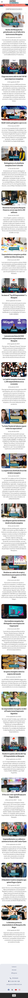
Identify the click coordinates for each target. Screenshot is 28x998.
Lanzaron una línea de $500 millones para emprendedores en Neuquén (14, 338)
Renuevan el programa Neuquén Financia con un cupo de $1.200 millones (14, 210)
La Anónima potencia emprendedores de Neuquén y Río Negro (14, 924)
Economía (14, 202)
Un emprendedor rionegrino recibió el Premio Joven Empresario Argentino (14, 711)
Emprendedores (14, 24)
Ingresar (15, 973)
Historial (14, 970)
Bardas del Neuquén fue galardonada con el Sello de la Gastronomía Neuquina (14, 32)
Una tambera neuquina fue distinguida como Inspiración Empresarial (14, 623)
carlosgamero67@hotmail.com (14, 984)
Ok (14, 995)
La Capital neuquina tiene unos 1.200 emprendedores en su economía (14, 381)
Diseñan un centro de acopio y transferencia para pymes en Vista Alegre (14, 574)
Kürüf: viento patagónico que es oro (14, 123)
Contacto (14, 966)
